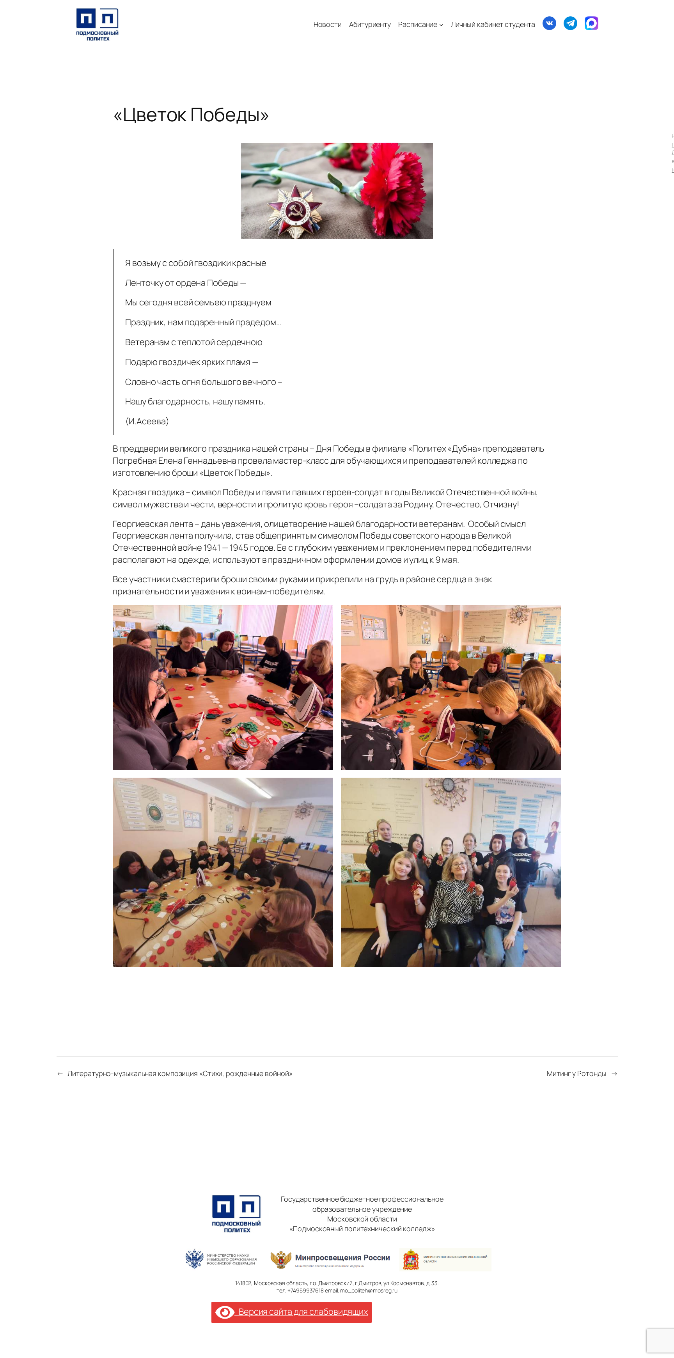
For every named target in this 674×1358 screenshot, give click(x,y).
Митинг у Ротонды (576, 1073)
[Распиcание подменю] (441, 24)
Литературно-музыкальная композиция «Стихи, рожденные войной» (179, 1073)
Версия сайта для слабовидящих (301, 1311)
